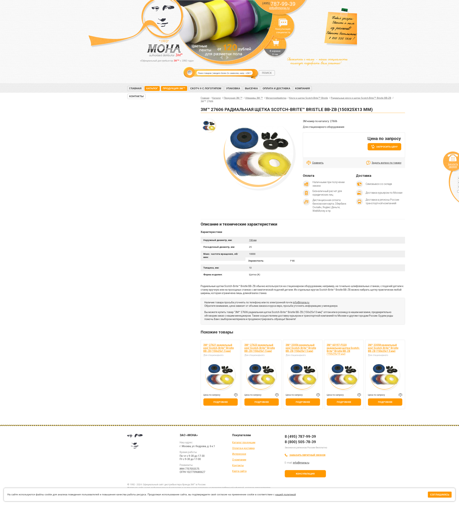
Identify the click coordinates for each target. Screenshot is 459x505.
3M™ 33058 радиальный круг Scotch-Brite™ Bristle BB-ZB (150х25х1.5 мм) (383, 347)
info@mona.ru (279, 8)
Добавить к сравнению (236, 395)
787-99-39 (278, 4)
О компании (239, 459)
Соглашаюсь (439, 494)
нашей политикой (285, 494)
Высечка (251, 88)
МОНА (163, 17)
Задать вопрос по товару (386, 162)
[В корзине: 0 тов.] (275, 44)
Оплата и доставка (276, 88)
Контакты (136, 96)
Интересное (239, 453)
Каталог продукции (243, 442)
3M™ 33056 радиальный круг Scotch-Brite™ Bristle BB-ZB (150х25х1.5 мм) (301, 347)
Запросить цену (387, 146)
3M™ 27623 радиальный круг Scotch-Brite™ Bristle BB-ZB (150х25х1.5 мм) (259, 347)
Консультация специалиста (283, 22)
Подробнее (220, 402)
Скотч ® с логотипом (205, 88)
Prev (221, 57)
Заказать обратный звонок (307, 455)
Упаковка (233, 88)
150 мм (253, 240)
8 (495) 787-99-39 (300, 436)
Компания (302, 88)
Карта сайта (239, 471)
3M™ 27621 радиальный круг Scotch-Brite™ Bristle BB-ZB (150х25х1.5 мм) (218, 347)
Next (227, 57)
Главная (135, 88)
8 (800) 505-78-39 (300, 442)
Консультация (305, 473)
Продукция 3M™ (174, 88)
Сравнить (318, 162)
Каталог (152, 88)
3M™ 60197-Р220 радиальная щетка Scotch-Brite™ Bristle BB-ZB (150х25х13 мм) (343, 349)
